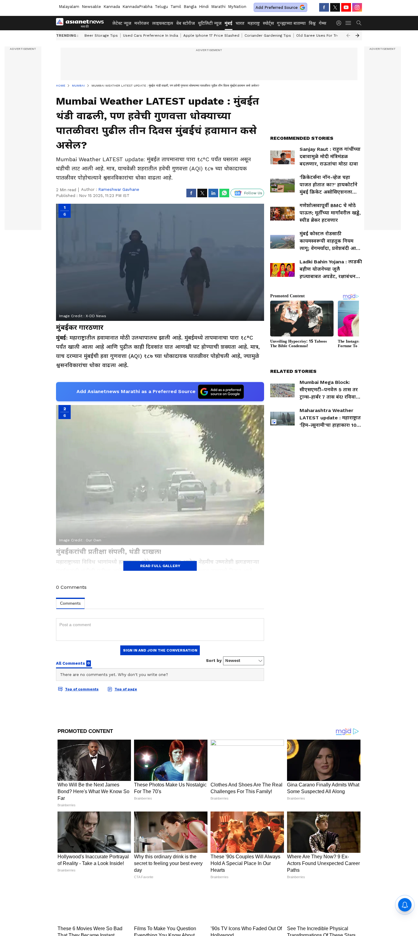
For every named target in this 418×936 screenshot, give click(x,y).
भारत (239, 23)
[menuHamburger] (348, 23)
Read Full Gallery (160, 566)
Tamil (175, 6)
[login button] (340, 23)
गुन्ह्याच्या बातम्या (291, 23)
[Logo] (82, 23)
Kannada (111, 6)
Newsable (91, 6)
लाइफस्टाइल (162, 23)
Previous (348, 35)
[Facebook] (324, 7)
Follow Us (253, 193)
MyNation (237, 6)
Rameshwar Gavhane (118, 189)
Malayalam (69, 6)
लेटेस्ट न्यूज (121, 23)
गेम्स (322, 23)
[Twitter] (335, 7)
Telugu (161, 6)
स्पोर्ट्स (268, 23)
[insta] (357, 7)
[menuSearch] (358, 22)
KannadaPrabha (137, 6)
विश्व (312, 23)
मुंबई (228, 23)
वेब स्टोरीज (185, 23)
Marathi (218, 6)
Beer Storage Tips (101, 35)
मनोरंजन (141, 23)
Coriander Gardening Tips (267, 35)
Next (357, 35)
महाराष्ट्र (254, 23)
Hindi (204, 6)
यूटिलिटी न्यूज (210, 23)
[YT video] (346, 7)
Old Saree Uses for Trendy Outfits (328, 35)
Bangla (190, 6)
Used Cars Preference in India (150, 35)
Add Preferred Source (277, 7)
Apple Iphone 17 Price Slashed (211, 35)
